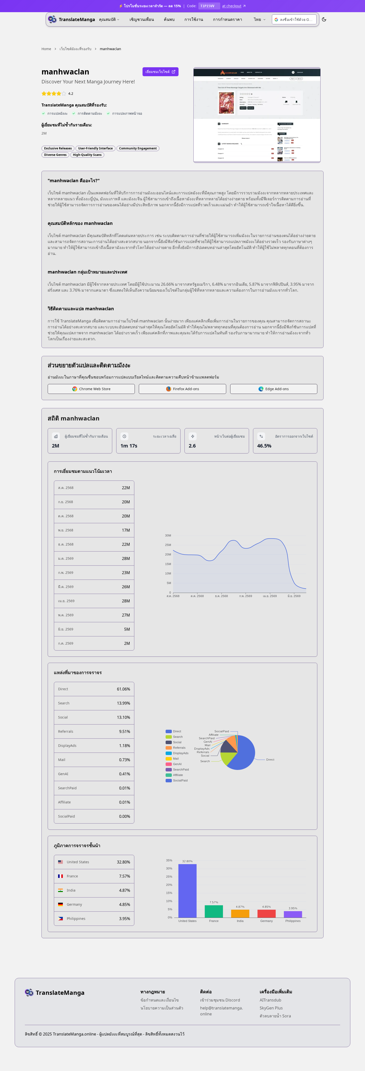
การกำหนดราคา (227, 19)
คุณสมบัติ (107, 19)
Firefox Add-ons (186, 388)
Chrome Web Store (94, 388)
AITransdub (270, 1000)
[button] (294, 20)
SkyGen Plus (271, 1008)
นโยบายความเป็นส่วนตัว (162, 1008)
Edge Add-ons (277, 388)
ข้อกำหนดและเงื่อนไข (160, 1000)
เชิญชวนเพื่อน (142, 19)
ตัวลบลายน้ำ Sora (275, 1016)
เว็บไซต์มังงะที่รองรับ (75, 48)
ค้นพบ (169, 19)
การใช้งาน (193, 19)
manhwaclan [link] (110, 48)
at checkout (231, 5)
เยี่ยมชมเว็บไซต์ (158, 71)
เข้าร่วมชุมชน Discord (220, 1000)
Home (46, 48)
